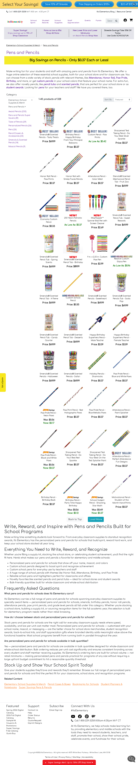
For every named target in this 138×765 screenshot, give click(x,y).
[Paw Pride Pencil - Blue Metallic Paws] (97, 397)
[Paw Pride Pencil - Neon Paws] (49, 397)
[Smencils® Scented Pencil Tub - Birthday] (73, 243)
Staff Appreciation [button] (73, 22)
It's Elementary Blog (106, 12)
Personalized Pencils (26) (19, 126)
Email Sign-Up (55, 710)
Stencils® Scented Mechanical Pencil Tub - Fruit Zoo (121, 179)
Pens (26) (12, 130)
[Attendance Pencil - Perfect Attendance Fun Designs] (122, 439)
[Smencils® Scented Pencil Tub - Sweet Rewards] (122, 202)
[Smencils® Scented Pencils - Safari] (73, 360)
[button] (134, 4)
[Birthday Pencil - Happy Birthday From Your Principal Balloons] (73, 117)
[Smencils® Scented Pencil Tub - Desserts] (73, 321)
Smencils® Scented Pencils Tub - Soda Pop (122, 298)
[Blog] (94, 716)
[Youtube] (73, 716)
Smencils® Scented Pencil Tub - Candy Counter (49, 337)
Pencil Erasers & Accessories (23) (15, 134)
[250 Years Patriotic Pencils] (73, 202)
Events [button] (88, 20)
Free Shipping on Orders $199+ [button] (94, 4)
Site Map (76, 757)
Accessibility (87, 757)
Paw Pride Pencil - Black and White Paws (49, 458)
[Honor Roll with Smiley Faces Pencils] (73, 163)
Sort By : (109, 100)
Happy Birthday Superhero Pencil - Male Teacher (97, 337)
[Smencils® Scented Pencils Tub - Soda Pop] (122, 282)
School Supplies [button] (58, 22)
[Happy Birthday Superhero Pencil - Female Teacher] (122, 321)
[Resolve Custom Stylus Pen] (122, 243)
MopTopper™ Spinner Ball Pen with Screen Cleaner (97, 220)
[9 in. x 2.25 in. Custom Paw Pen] (97, 243)
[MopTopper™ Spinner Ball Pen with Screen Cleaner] (97, 202)
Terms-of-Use (51, 757)
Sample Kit (11, 720)
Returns (31, 718)
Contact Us (33, 710)
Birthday (11, 81)
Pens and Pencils (50, 45)
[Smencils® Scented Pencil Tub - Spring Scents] (49, 243)
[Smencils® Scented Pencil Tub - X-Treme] (49, 282)
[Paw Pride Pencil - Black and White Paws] (49, 439)
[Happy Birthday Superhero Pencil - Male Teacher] (97, 321)
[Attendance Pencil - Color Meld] (97, 163)
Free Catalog (12, 731)
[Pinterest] (87, 716)
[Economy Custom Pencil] (49, 202)
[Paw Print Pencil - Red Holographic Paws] (73, 397)
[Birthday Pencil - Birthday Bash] (49, 484)
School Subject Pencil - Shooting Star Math (97, 503)
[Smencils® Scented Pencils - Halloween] (49, 360)
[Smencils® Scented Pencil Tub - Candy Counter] (49, 321)
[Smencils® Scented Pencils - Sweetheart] (97, 282)
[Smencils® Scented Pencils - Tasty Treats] (49, 117)
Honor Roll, (109, 78)
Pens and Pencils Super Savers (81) (19, 116)
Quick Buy (10, 733)
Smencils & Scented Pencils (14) (17, 141)
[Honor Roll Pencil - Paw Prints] (49, 163)
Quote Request (34, 720)
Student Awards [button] (45, 22)
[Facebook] (80, 716)
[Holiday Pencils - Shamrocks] (97, 360)
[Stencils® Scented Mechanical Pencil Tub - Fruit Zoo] (122, 163)
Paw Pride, (122, 78)
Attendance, (96, 78)
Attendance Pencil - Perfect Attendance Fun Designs (121, 459)
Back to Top (75, 519)
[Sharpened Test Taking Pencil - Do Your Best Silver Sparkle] (122, 117)
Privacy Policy (65, 757)
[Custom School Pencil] (73, 282)
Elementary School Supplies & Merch (23, 45)
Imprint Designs (35, 723)
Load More (96, 519)
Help (30, 713)
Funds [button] (98, 20)
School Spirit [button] (33, 22)
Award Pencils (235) (17, 111)
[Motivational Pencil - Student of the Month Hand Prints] (122, 484)
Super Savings (13, 728)
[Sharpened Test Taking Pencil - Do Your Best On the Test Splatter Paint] (97, 439)
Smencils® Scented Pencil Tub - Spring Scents (49, 259)
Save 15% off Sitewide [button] (56, 4)
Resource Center (124, 12)
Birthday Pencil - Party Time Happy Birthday (73, 503)
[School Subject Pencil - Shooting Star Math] (97, 484)
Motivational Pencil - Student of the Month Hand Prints (121, 500)
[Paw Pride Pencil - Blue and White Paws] (122, 360)
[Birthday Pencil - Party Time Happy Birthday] (73, 484)
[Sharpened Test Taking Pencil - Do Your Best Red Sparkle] (73, 439)
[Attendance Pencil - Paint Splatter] (122, 397)
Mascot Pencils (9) (16, 147)
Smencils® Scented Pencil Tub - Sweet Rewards (122, 218)
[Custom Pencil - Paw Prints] (97, 117)
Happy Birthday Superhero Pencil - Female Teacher (121, 337)
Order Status (34, 715)
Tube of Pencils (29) (17, 122)
